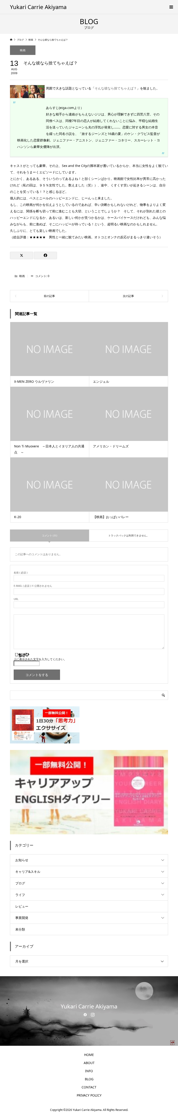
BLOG (89, 1079)
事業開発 (21, 917)
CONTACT (89, 1087)
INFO (89, 1071)
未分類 (20, 929)
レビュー (21, 906)
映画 (22, 50)
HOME (89, 1054)
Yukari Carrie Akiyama (38, 7)
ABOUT (89, 1063)
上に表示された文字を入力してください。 (40, 659)
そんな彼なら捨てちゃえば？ (116, 88)
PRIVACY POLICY (89, 1095)
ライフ (20, 895)
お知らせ (21, 860)
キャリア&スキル (27, 871)
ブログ (20, 883)
